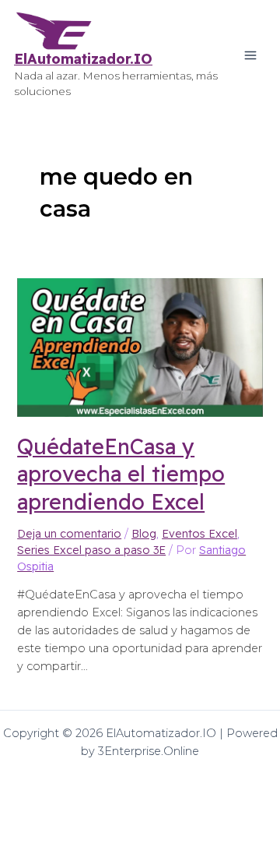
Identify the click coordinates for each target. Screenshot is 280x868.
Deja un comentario (69, 534)
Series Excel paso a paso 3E (91, 550)
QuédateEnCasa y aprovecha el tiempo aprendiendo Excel (121, 473)
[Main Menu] (250, 55)
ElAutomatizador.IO (83, 59)
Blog (143, 534)
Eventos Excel (199, 534)
